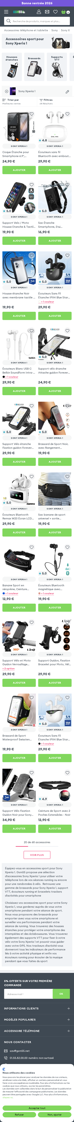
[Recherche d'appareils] (67, 91)
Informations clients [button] (21, 1008)
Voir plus (37, 855)
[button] (55, 301)
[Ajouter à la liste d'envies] (31, 114)
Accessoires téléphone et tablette (26, 30)
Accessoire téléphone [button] (22, 1031)
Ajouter (19, 170)
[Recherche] (8, 21)
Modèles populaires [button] (20, 1019)
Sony (54, 30)
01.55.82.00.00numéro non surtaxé (32, 1058)
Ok (61, 993)
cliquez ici (8, 1097)
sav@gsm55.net (20, 1051)
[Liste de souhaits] (55, 12)
